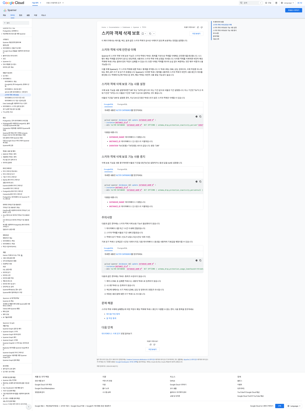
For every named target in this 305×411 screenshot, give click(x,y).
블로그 (239, 381)
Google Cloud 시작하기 (178, 385)
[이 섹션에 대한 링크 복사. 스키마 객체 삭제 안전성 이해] (138, 50)
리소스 (43, 15)
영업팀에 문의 (40, 392)
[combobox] (251, 3)
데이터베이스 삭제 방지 (111, 333)
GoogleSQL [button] (108, 104)
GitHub (172, 381)
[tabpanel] (152, 128)
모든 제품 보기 (40, 381)
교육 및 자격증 (175, 396)
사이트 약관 (65, 406)
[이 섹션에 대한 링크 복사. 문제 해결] (115, 303)
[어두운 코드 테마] (196, 116)
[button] (15, 33)
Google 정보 (39, 406)
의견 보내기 (196, 34)
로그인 (299, 3)
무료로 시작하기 (293, 10)
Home (104, 27)
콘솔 (269, 3)
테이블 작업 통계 (113, 314)
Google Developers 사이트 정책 (126, 362)
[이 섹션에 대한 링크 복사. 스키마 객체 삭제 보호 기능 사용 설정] (147, 84)
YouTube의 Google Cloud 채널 (248, 392)
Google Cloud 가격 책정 (43, 385)
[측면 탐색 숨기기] (28, 406)
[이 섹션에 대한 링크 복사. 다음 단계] (115, 327)
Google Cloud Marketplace (45, 388)
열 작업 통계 (111, 318)
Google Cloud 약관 (77, 406)
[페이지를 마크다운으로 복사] (150, 34)
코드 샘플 (173, 388)
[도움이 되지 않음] (201, 27)
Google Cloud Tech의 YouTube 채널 (250, 396)
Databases (126, 27)
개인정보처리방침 (52, 406)
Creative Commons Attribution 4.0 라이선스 (140, 359)
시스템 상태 (106, 392)
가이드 (12, 15)
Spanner (12, 10)
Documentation (114, 27)
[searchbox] (16, 23)
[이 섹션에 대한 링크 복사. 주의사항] (114, 217)
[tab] (108, 104)
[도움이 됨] (198, 27)
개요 (4, 15)
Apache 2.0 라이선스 (191, 359)
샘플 (28, 15)
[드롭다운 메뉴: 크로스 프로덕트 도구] (64, 3)
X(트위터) (240, 388)
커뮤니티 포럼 (107, 381)
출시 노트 (105, 388)
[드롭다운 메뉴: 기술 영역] (41, 3)
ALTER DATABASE (123, 110)
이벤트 (239, 385)
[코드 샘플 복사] (200, 116)
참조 (20, 15)
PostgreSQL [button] (122, 104)
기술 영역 (35, 3)
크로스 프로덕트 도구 (53, 3)
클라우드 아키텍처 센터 (178, 392)
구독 (279, 406)
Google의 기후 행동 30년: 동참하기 (98, 406)
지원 (35, 15)
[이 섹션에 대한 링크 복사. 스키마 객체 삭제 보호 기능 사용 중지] (147, 157)
